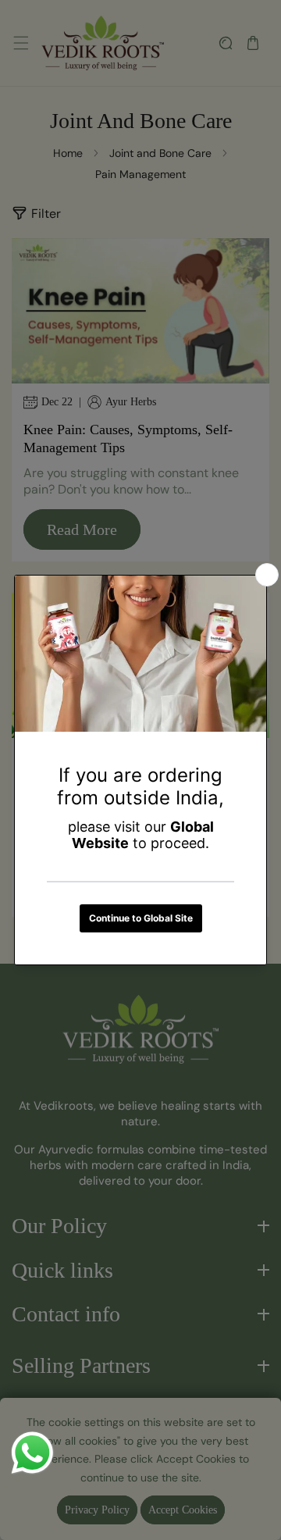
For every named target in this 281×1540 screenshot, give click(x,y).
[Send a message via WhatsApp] (32, 1453)
